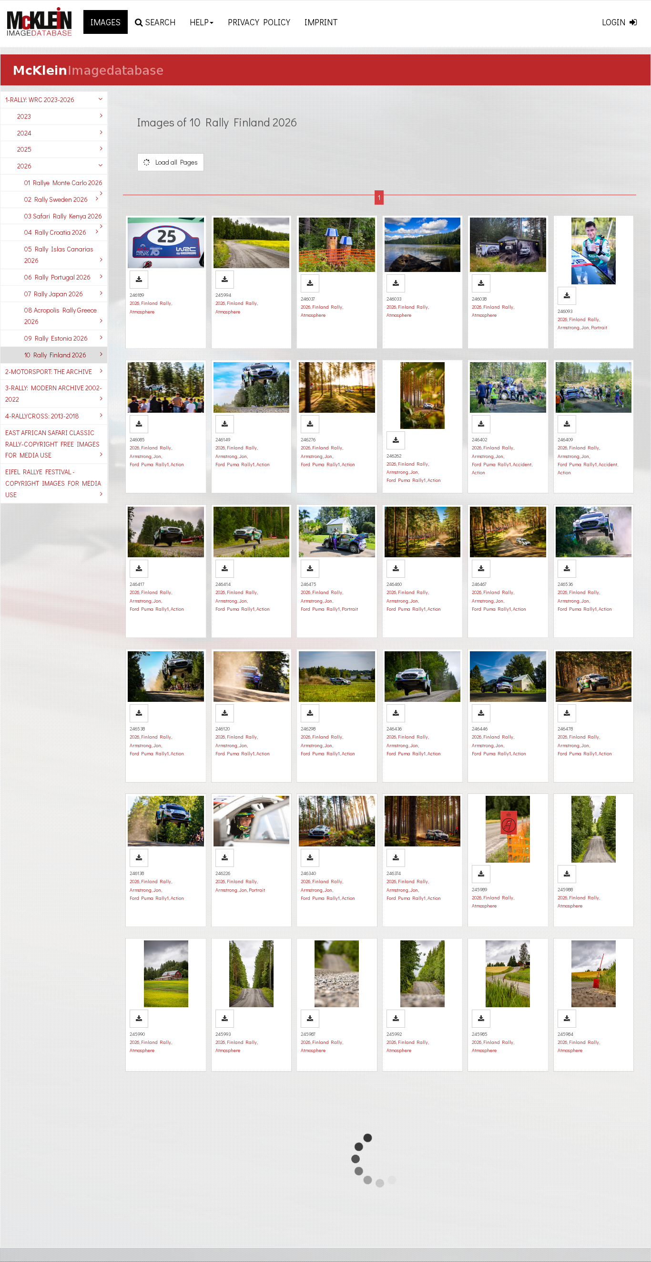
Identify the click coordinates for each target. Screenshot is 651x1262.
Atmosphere (142, 311)
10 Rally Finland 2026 (55, 354)
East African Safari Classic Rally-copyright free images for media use (52, 444)
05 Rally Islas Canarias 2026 (58, 254)
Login (614, 22)
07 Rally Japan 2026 (53, 293)
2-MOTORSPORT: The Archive (48, 371)
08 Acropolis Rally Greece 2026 (60, 315)
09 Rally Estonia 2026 (56, 338)
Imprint (321, 22)
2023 (24, 116)
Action (177, 464)
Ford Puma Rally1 (149, 464)
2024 (24, 132)
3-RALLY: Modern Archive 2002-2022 (53, 393)
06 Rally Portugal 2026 (57, 277)
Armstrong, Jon (573, 327)
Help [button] (199, 22)
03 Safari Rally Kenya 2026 (63, 215)
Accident (522, 464)
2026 (24, 165)
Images (106, 22)
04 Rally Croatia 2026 (55, 232)
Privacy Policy (259, 22)
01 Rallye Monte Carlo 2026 (63, 182)
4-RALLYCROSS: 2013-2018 (42, 415)
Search (159, 22)
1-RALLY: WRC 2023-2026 (39, 99)
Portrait (599, 327)
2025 (24, 149)
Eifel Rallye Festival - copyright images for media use (53, 483)
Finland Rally (156, 303)
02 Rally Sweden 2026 (56, 199)
